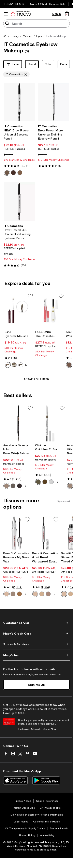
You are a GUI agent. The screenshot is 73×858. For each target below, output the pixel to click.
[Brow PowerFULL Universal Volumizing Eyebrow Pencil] (19, 201)
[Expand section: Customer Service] (36, 623)
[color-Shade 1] (6, 594)
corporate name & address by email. (36, 849)
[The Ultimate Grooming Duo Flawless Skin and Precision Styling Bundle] (49, 310)
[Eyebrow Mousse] (19, 310)
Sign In (56, 13)
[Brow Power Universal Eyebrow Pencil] (19, 102)
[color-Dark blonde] (7, 364)
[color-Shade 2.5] (13, 594)
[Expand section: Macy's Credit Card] (36, 633)
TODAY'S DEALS (14, 4)
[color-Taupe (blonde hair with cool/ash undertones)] (13, 485)
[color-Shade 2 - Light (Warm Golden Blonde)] (41, 594)
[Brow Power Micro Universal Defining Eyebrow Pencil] (53, 102)
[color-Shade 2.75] (19, 594)
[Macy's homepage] (5, 36)
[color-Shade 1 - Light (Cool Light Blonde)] (35, 594)
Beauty (15, 36)
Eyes (39, 36)
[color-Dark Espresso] (51, 481)
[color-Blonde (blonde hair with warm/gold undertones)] (6, 485)
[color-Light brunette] (14, 364)
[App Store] (15, 780)
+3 (26, 364)
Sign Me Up (36, 684)
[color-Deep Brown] (44, 481)
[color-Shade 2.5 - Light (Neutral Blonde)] (48, 594)
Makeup (27, 36)
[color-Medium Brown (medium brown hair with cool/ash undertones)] (19, 485)
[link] (19, 150)
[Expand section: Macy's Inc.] (36, 655)
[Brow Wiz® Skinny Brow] (18, 423)
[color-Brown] (69, 364)
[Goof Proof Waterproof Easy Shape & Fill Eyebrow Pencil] (45, 532)
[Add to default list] (30, 296)
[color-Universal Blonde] (19, 172)
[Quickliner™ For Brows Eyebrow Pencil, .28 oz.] (50, 423)
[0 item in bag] (67, 14)
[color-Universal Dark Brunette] (13, 172)
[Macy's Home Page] (21, 14)
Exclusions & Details (29, 729)
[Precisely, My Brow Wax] (16, 532)
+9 (53, 594)
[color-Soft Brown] (38, 481)
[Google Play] (46, 780)
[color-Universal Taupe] (6, 172)
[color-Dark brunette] (20, 364)
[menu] (5, 13)
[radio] (7, 172)
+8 (25, 485)
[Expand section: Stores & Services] (36, 644)
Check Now (49, 729)
